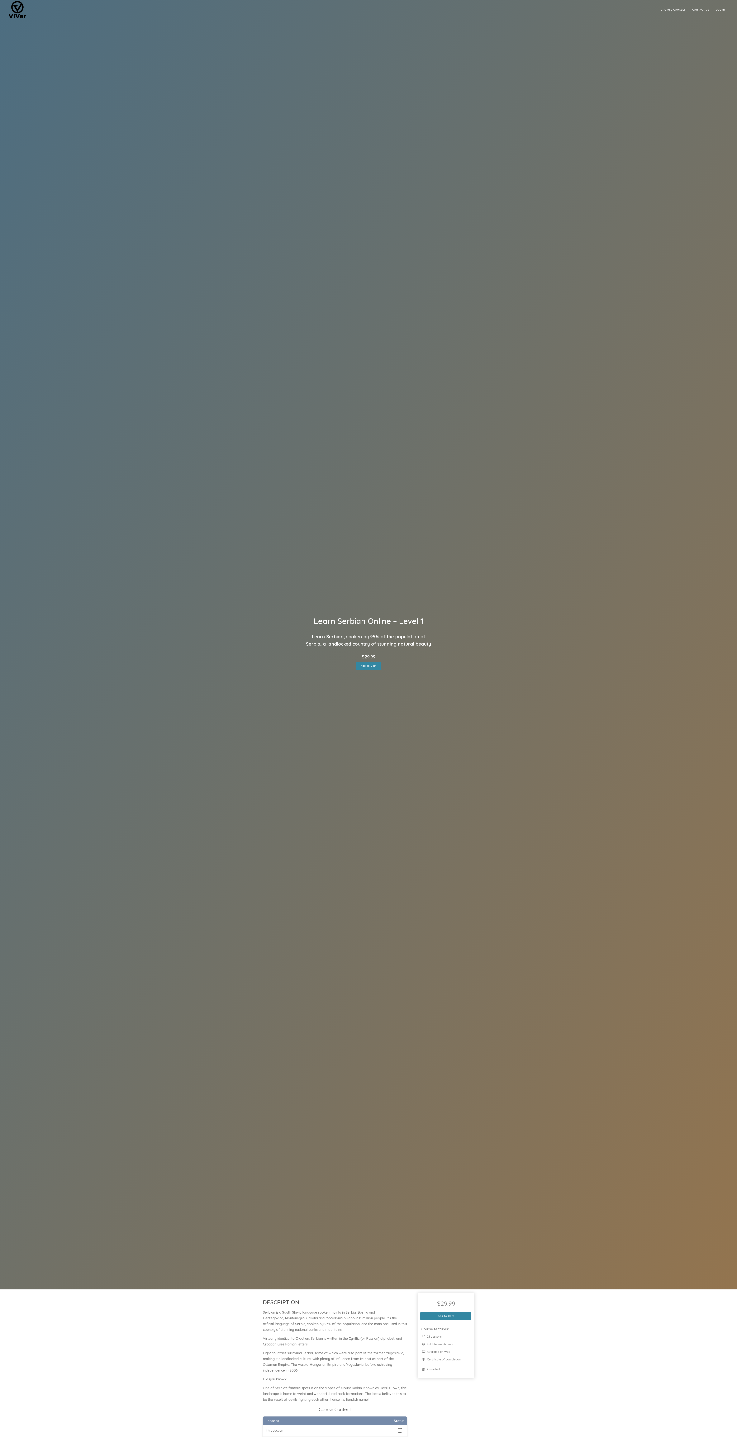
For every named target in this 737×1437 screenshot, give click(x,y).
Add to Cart (369, 665)
